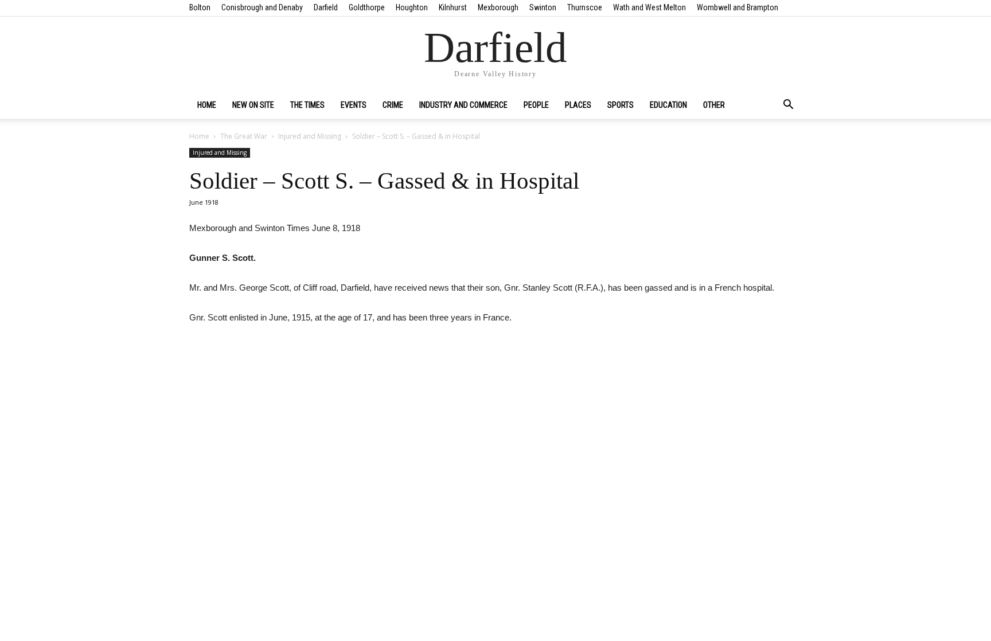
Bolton (199, 7)
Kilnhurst (453, 7)
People (536, 105)
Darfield (326, 7)
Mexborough (498, 7)
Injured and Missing (309, 136)
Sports (620, 105)
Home (206, 105)
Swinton (542, 7)
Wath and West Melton (649, 7)
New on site (253, 105)
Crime (393, 105)
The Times (307, 105)
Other (714, 105)
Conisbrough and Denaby (262, 7)
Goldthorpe (367, 7)
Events (353, 105)
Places (578, 105)
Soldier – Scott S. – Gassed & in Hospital (384, 180)
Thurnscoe (584, 7)
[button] (788, 105)
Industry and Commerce (463, 105)
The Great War (243, 136)
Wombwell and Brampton (737, 7)
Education (668, 105)
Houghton (412, 7)
